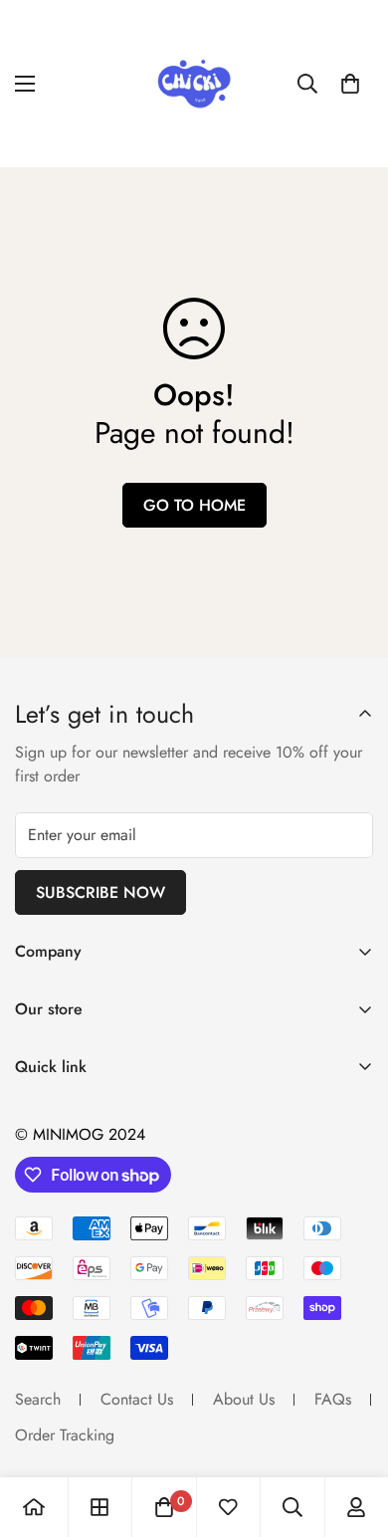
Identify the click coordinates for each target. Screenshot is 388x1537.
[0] (350, 84)
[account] (356, 1507)
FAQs (332, 1399)
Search (38, 1399)
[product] (34, 1507)
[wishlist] (228, 1507)
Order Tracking (64, 1435)
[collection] (99, 1507)
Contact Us (136, 1399)
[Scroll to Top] (352, 1431)
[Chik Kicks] (194, 83)
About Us (244, 1399)
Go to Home (194, 505)
